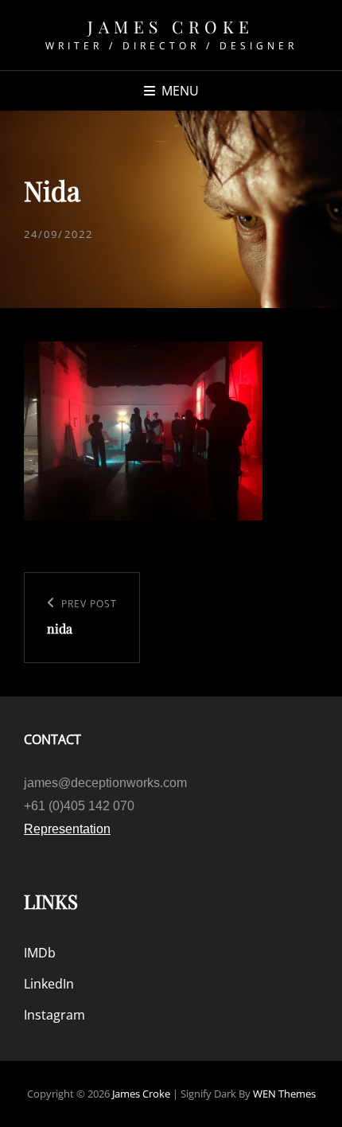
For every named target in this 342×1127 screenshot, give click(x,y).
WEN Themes (284, 1093)
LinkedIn (49, 983)
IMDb (40, 952)
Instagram (54, 1015)
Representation (67, 829)
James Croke (171, 26)
